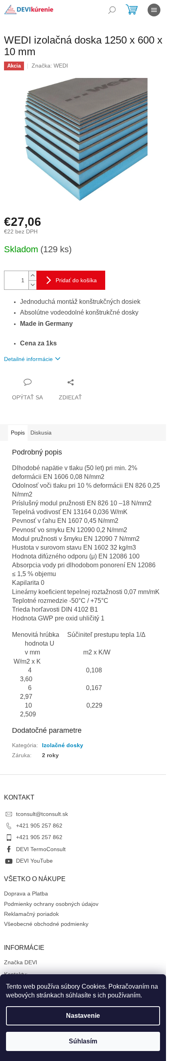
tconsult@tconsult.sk (42, 814)
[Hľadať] (112, 10)
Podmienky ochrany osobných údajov (51, 904)
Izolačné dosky (62, 745)
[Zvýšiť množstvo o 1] (32, 275)
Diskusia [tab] (41, 432)
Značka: (50, 65)
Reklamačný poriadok (31, 914)
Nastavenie (83, 1015)
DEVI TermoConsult (41, 849)
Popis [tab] (18, 432)
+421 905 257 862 (39, 825)
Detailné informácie (28, 359)
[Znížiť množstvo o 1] (32, 284)
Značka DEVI (20, 962)
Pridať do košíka (76, 280)
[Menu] (154, 10)
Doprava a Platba (26, 893)
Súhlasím (83, 1041)
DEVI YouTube (34, 861)
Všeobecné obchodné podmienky (46, 924)
